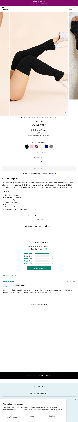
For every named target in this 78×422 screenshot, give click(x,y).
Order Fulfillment (38, 393)
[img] (8, 281)
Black (27, 146)
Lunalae (39, 121)
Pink (32, 146)
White (41, 146)
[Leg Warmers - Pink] (12, 360)
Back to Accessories (40, 375)
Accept (32, 416)
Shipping (31, 135)
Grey (51, 146)
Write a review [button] (39, 268)
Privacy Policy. (57, 409)
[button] (35, 130)
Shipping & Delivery (39, 215)
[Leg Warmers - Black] (10, 360)
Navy (46, 146)
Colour (39, 142)
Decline (52, 416)
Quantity (39, 158)
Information (38, 386)
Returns (39, 219)
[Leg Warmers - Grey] (22, 360)
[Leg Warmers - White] (17, 360)
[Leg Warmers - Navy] (19, 360)
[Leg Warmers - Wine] (15, 360)
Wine (37, 146)
